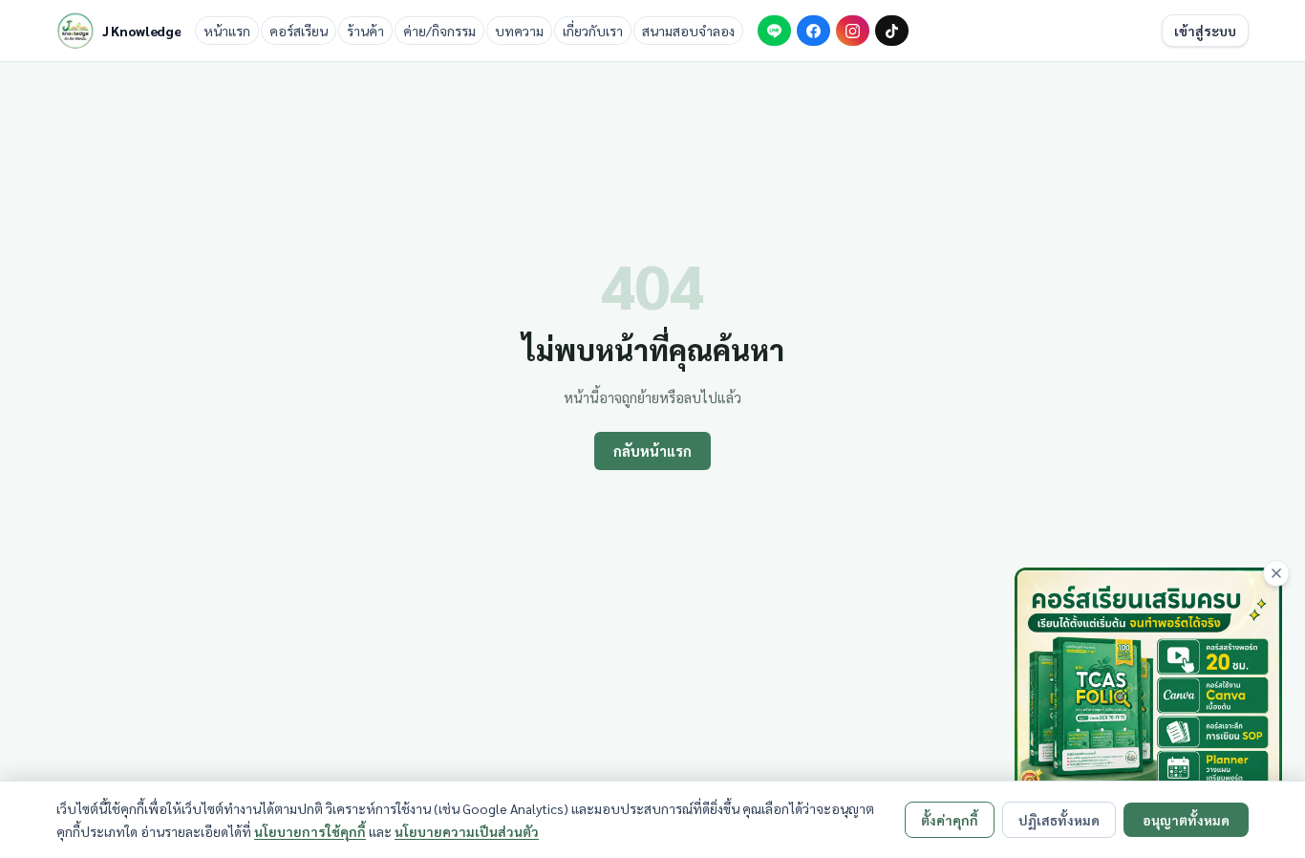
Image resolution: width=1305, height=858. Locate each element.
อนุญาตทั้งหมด (1186, 819)
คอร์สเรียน (298, 30)
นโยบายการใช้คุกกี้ (310, 831)
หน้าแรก (226, 30)
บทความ (519, 30)
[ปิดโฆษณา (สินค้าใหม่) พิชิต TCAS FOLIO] (1276, 573)
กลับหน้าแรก (652, 451)
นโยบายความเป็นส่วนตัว (467, 831)
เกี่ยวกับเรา (593, 30)
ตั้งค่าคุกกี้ (949, 819)
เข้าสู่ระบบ (1205, 30)
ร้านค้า (365, 30)
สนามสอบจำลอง (688, 30)
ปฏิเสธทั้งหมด (1059, 819)
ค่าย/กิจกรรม (439, 30)
